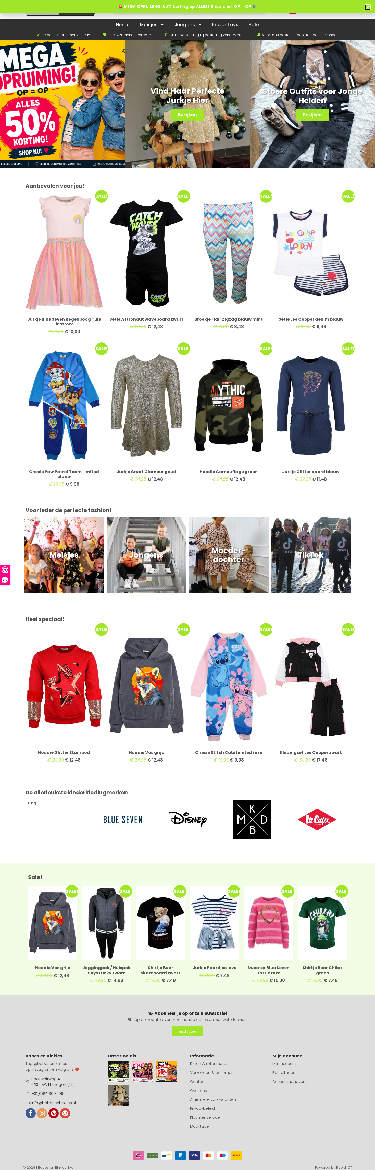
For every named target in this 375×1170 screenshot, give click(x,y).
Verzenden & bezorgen (212, 1072)
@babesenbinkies (50, 1063)
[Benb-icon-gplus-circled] (65, 1113)
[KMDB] (187, 819)
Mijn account (284, 1063)
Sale (254, 24)
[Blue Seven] (58, 819)
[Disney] (123, 819)
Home (123, 24)
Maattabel (200, 1126)
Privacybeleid (202, 1108)
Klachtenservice (205, 1117)
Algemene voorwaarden (213, 1099)
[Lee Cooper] (252, 819)
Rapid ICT (344, 1167)
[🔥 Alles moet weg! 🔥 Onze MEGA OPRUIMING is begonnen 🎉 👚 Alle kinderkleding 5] (166, 1072)
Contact (198, 1081)
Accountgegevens (289, 1081)
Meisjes (148, 24)
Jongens (185, 24)
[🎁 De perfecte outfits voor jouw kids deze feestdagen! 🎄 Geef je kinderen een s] (119, 1095)
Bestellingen (283, 1072)
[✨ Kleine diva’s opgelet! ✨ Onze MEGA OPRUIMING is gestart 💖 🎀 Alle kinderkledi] (142, 1072)
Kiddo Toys (225, 24)
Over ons (198, 1090)
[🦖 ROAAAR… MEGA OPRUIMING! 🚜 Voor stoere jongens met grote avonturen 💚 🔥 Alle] (119, 1072)
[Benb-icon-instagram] (42, 1113)
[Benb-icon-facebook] (31, 1113)
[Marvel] (317, 819)
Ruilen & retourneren (209, 1063)
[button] (368, 7)
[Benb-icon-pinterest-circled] (53, 1113)
